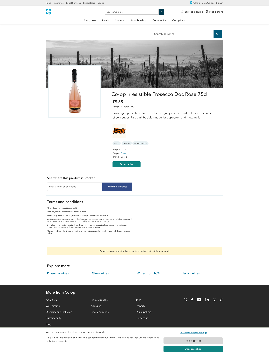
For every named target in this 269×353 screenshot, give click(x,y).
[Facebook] (192, 299)
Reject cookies (193, 340)
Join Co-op (208, 2)
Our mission (53, 305)
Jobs (138, 299)
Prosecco (126, 143)
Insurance (59, 2)
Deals (105, 20)
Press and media (100, 311)
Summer (120, 20)
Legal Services (73, 2)
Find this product (117, 186)
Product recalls (99, 299)
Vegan (116, 143)
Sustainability (53, 317)
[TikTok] (221, 299)
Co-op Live (178, 20)
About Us (51, 299)
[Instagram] (214, 299)
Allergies (96, 305)
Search (161, 12)
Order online (126, 164)
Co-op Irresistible (140, 143)
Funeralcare (89, 2)
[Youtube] (199, 299)
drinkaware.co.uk (161, 251)
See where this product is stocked (71, 178)
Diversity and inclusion (59, 311)
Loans (101, 2)
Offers (196, 2)
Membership (138, 20)
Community (159, 20)
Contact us (142, 317)
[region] (134, 340)
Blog (48, 324)
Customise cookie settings (193, 332)
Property (140, 305)
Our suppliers (143, 311)
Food (48, 2)
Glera (123, 153)
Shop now (90, 20)
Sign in (219, 2)
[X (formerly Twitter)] (185, 299)
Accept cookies (193, 348)
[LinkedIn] (207, 299)
